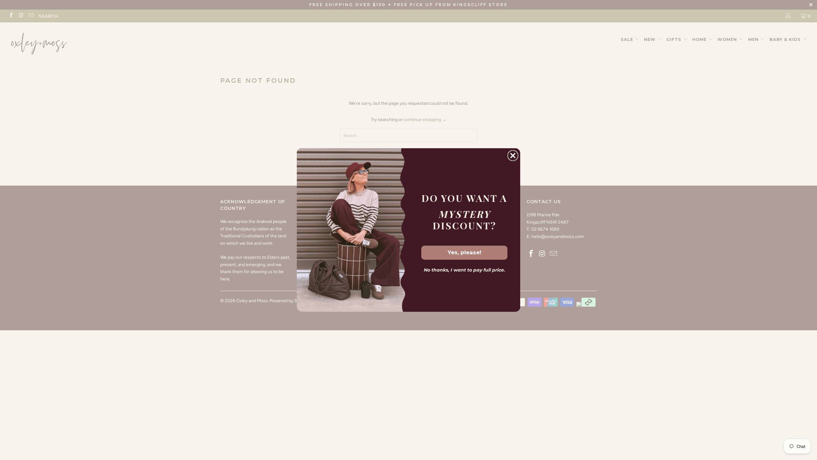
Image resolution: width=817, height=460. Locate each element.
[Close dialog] (513, 155)
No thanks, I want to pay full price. (464, 270)
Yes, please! (464, 252)
